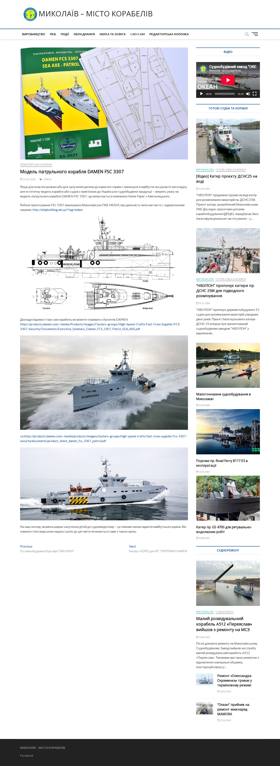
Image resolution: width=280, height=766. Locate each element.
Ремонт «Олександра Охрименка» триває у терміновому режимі (234, 680)
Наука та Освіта (113, 34)
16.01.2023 (204, 471)
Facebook (26, 755)
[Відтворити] (201, 94)
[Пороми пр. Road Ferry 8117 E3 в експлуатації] (228, 431)
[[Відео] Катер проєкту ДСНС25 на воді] (228, 141)
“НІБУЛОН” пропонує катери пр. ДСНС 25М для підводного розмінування (225, 290)
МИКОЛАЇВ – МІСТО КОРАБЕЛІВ (96, 13)
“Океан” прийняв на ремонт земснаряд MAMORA (233, 709)
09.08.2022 (204, 538)
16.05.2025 (204, 188)
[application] (228, 80)
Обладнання (84, 34)
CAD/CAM (137, 34)
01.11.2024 (204, 303)
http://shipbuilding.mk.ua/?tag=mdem (58, 210)
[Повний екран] (255, 94)
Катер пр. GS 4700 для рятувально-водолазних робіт (224, 529)
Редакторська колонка (169, 34)
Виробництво (33, 34)
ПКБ (53, 34)
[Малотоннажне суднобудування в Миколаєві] (228, 365)
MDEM (47, 179)
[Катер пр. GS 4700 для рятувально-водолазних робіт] (228, 498)
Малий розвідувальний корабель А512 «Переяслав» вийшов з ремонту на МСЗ (224, 624)
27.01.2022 (225, 720)
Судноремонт (225, 611)
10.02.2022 (204, 637)
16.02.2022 (29, 179)
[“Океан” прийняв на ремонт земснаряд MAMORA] (204, 708)
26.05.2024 (204, 405)
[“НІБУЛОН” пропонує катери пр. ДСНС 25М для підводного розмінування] (228, 250)
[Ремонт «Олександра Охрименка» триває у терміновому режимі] (204, 679)
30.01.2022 (225, 691)
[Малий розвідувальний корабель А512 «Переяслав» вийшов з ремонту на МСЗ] (228, 583)
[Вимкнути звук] (248, 94)
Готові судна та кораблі (231, 169)
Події (65, 34)
